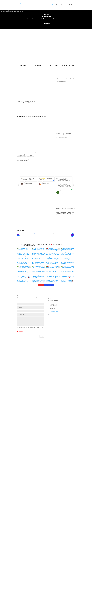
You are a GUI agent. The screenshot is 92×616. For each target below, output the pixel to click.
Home (53, 4)
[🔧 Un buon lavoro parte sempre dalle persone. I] (68, 256)
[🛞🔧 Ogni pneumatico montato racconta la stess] (68, 274)
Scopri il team (60, 219)
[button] (18, 235)
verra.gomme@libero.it (54, 311)
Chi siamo (58, 4)
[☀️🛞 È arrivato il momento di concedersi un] (39, 256)
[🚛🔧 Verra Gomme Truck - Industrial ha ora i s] (24, 256)
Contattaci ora (46, 23)
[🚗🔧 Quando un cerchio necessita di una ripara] (53, 256)
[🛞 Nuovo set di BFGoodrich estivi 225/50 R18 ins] (24, 274)
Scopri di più (60, 85)
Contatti (73, 4)
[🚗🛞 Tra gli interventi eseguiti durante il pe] (53, 274)
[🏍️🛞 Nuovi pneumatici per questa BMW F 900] (39, 274)
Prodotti (68, 4)
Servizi (62, 4)
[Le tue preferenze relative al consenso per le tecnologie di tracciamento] (90, 614)
